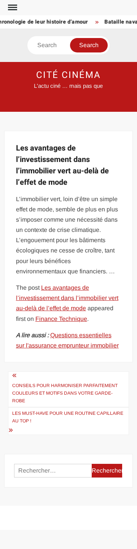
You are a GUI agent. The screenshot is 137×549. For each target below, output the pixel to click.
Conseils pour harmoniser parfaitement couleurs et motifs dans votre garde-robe (65, 393)
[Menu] (11, 7)
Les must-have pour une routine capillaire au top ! (67, 417)
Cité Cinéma (68, 75)
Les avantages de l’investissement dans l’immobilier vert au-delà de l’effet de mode (67, 297)
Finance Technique (61, 319)
